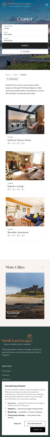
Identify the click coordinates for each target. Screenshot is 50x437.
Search (25, 45)
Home (8, 75)
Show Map (13, 79)
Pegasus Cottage (16, 186)
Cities (15, 75)
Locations (5, 375)
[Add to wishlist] (40, 109)
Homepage (6, 371)
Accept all (37, 429)
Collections (6, 379)
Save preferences (34, 423)
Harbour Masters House (19, 140)
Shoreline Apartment (18, 232)
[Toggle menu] (46, 4)
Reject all (17, 423)
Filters (26, 52)
